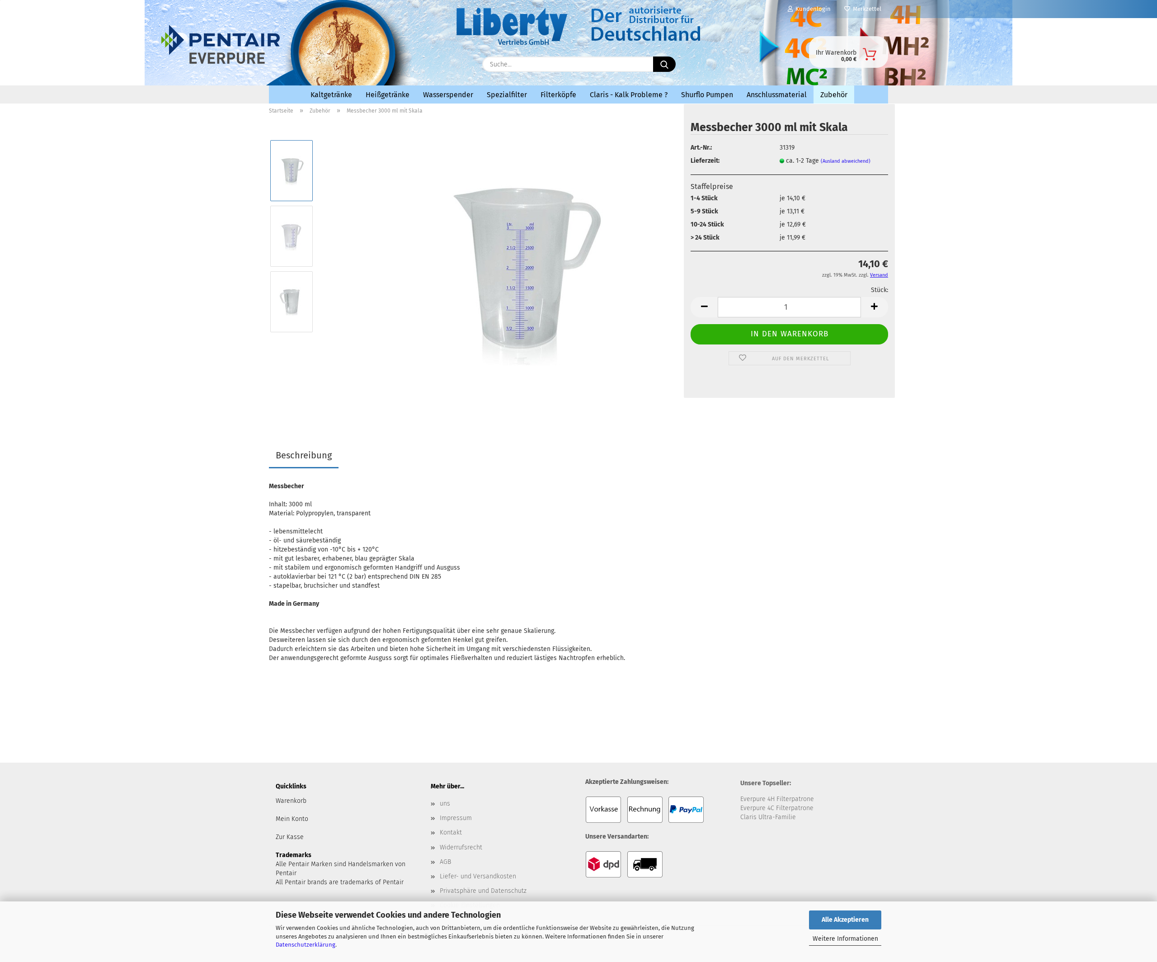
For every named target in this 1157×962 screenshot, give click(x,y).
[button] (704, 307)
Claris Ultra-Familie (768, 817)
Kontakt (451, 832)
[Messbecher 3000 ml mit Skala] (522, 269)
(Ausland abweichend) (845, 161)
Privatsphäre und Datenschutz (483, 891)
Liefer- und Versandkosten (478, 876)
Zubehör (833, 94)
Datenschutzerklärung (305, 944)
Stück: (879, 290)
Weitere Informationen (845, 939)
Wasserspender (448, 94)
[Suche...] (664, 64)
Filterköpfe (558, 94)
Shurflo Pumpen (707, 94)
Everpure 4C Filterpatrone (777, 808)
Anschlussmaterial (777, 94)
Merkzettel (865, 8)
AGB (445, 862)
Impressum (456, 818)
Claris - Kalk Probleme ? (629, 94)
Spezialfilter (507, 94)
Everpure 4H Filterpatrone (777, 799)
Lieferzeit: (705, 161)
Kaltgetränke (331, 94)
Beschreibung (304, 455)
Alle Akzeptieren (845, 920)
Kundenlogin (812, 8)
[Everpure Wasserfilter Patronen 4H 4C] (348, 62)
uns (445, 803)
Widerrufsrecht (461, 847)
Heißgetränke (387, 94)
